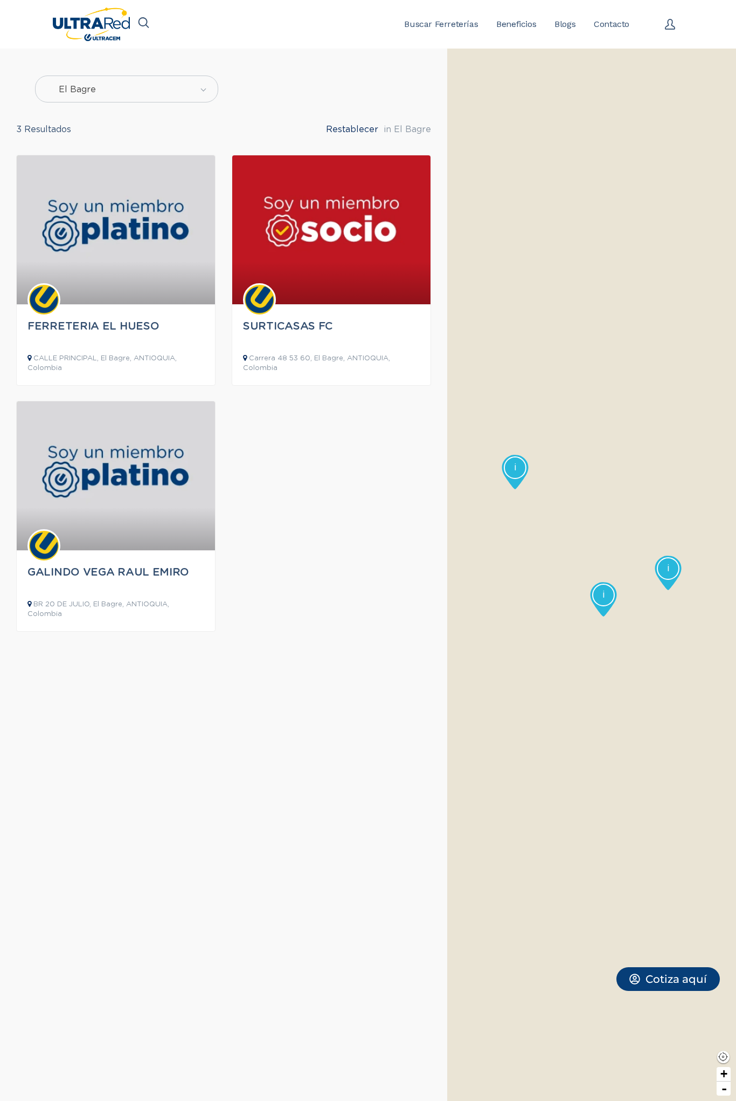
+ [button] (723, 1074)
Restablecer (352, 129)
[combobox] (126, 89)
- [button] (724, 1089)
